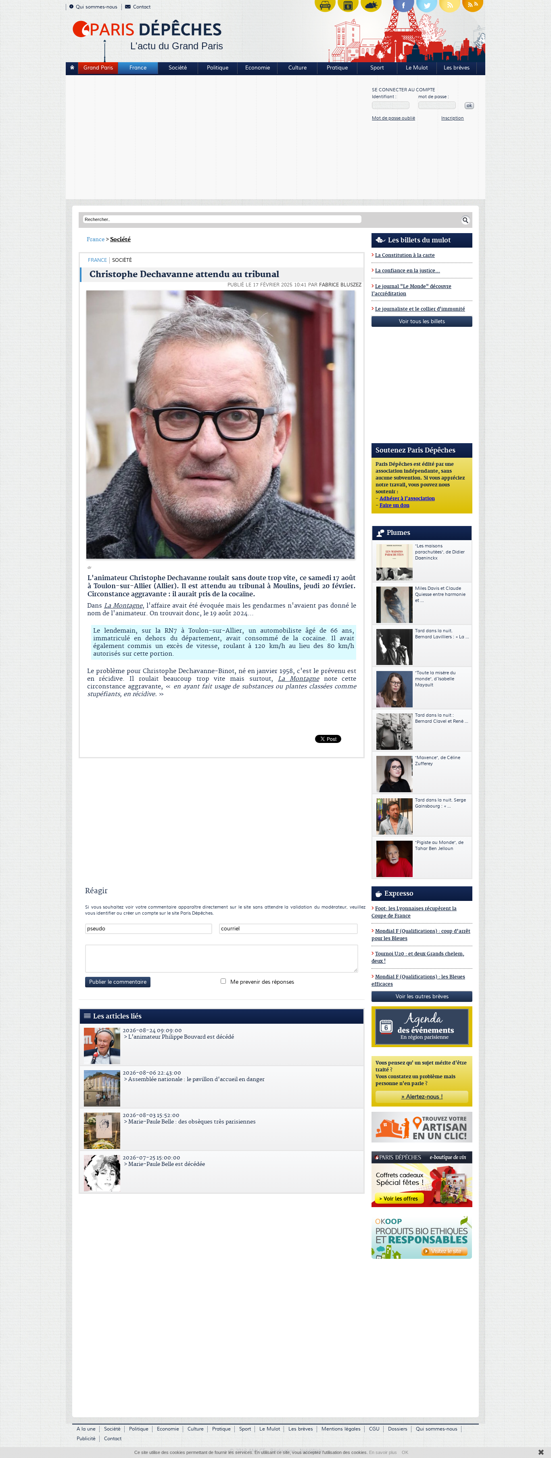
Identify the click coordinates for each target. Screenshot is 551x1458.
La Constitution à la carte (405, 255)
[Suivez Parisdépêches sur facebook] (403, 8)
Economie (257, 68)
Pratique (337, 68)
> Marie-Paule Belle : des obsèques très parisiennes (189, 1118)
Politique (217, 68)
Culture (297, 68)
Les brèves (457, 68)
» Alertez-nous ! (422, 1096)
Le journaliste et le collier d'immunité (420, 309)
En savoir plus (383, 1452)
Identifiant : (384, 97)
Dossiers (397, 1429)
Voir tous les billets (422, 321)
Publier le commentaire (117, 982)
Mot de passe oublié (393, 118)
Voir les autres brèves (422, 996)
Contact (141, 7)
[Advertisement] (219, 138)
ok (469, 106)
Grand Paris (98, 68)
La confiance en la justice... (407, 271)
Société (178, 68)
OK (405, 1452)
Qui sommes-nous (96, 7)
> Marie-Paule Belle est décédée (164, 1161)
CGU (374, 1429)
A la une (86, 1429)
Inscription (452, 118)
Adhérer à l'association (407, 499)
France (137, 68)
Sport (377, 68)
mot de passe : (433, 97)
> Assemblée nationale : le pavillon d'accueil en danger (194, 1076)
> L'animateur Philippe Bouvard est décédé (178, 1033)
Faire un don (394, 506)
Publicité (86, 1439)
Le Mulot (417, 68)
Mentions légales (341, 1429)
